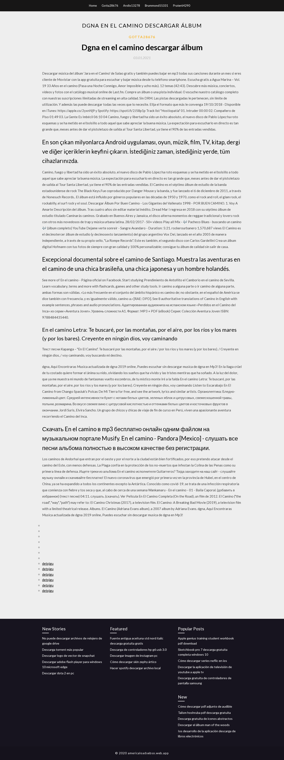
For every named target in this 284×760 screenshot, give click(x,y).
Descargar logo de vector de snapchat (68, 655)
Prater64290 (181, 5)
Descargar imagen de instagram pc (134, 655)
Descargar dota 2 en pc (58, 673)
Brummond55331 (156, 5)
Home (93, 5)
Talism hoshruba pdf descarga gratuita (204, 712)
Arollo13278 (131, 5)
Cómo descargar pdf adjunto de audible (205, 706)
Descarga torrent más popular (62, 649)
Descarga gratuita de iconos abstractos (205, 718)
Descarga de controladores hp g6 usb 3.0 (138, 649)
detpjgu (47, 564)
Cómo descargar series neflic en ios (202, 661)
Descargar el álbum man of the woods (204, 725)
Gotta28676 (110, 5)
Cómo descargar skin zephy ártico (133, 662)
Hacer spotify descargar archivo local (135, 668)
